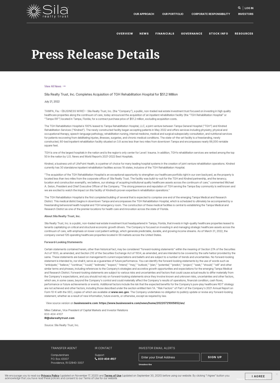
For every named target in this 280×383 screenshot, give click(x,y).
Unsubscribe (145, 364)
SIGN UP (215, 357)
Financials (165, 33)
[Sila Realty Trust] (47, 11)
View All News (52, 86)
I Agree (258, 376)
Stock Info (218, 33)
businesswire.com (86, 303)
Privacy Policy (50, 375)
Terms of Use (112, 375)
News (144, 33)
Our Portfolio (172, 14)
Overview (125, 33)
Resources (244, 33)
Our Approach (144, 14)
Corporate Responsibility (211, 14)
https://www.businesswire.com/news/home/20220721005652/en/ (142, 303)
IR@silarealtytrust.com (59, 318)
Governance (192, 33)
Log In (249, 8)
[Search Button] (239, 8)
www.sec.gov (120, 292)
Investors (245, 14)
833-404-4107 (106, 358)
